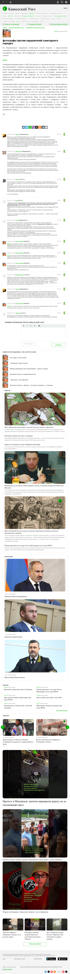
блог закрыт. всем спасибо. (18, 358)
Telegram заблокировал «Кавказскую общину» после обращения (25, 912)
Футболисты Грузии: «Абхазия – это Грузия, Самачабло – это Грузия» (31, 385)
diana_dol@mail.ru (19, 274)
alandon (17, 179)
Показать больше (35, 944)
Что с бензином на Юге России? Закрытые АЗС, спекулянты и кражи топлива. (55, 935)
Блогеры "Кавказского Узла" (16, 27)
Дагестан (10, 16)
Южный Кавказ (35, 21)
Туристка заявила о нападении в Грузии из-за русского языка (12, 934)
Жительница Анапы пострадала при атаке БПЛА (49, 706)
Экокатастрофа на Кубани (59, 24)
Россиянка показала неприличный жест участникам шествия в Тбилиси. (32, 935)
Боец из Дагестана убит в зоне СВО (49, 697)
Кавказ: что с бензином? (11, 24)
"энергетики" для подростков (19, 380)
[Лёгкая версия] (10, 2)
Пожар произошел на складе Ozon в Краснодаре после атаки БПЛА (28, 545)
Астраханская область (42, 13)
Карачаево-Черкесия (47, 16)
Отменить (58, 345)
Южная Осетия (25, 21)
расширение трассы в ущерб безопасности (23, 374)
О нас (4, 958)
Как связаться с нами (19, 958)
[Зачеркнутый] (34, 325)
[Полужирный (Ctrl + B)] (23, 325)
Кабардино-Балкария (27, 16)
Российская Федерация (20, 18)
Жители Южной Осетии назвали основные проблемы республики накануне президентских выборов (31, 532)
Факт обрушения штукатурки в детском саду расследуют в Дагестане (29, 427)
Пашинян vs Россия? (35, 24)
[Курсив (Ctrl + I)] (27, 325)
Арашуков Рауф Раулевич (14, 637)
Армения (32, 13)
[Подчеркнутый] (31, 325)
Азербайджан (24, 13)
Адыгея (17, 13)
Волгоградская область (55, 13)
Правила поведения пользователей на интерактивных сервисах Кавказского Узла (41, 966)
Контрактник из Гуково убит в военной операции (18, 706)
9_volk (16, 220)
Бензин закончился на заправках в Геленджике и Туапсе (48, 740)
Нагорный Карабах (8, 18)
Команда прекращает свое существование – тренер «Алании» (29, 369)
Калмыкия (38, 16)
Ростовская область (34, 18)
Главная (5, 27)
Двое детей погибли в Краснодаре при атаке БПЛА (17, 698)
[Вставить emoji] (39, 325)
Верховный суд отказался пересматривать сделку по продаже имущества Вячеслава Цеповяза (34, 486)
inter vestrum (18, 151)
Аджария (11, 13)
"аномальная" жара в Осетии (19, 363)
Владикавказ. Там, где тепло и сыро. (35, 27)
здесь (5, 60)
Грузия (5, 16)
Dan (16, 200)
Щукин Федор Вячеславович (15, 677)
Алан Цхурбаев (19, 241)
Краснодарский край (60, 16)
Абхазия (5, 13)
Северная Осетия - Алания (48, 18)
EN (6, 1)
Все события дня (61, 710)
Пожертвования (38, 958)
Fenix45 (17, 134)
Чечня (18, 21)
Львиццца (17, 313)
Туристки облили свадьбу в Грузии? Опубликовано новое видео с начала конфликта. (33, 859)
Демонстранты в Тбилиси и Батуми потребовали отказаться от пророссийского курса (18, 741)
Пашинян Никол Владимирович (16, 596)
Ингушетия (18, 16)
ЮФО (41, 21)
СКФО (58, 18)
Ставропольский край (9, 21)
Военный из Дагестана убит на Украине (19, 436)
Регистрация (28, 344)
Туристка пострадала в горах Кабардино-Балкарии (22, 444)
